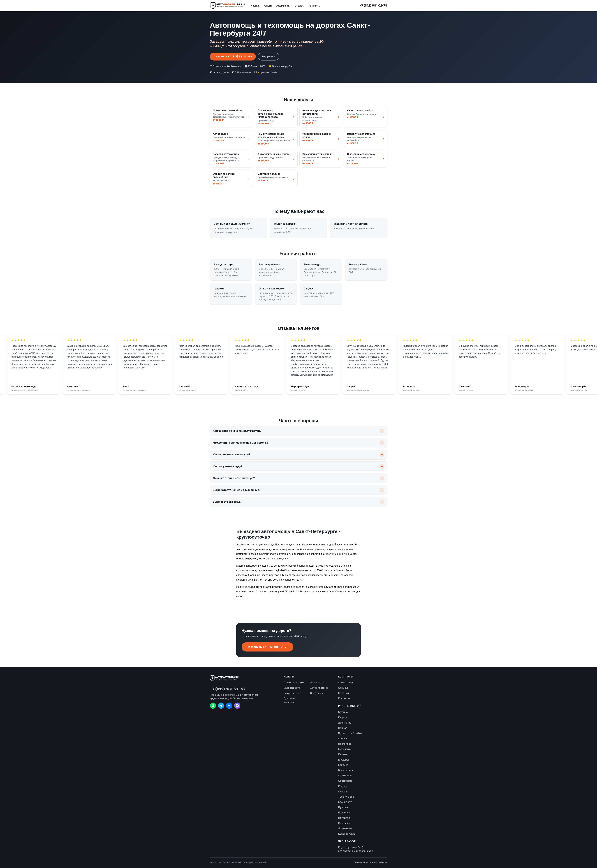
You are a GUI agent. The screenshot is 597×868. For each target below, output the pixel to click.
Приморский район (350, 733)
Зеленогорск (346, 796)
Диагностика (318, 682)
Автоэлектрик (319, 687)
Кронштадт (345, 801)
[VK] (229, 706)
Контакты (314, 5)
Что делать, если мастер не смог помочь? (240, 442)
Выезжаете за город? (227, 501)
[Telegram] (221, 706)
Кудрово (343, 717)
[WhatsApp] (213, 706)
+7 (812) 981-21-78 (373, 5)
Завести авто (292, 687)
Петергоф (344, 817)
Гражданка (345, 749)
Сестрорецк (345, 780)
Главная (254, 5)
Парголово (345, 743)
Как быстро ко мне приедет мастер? (237, 430)
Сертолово (345, 775)
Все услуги (268, 56)
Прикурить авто (294, 682)
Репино (342, 786)
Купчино (343, 754)
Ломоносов (345, 828)
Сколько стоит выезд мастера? (234, 478)
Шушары (343, 759)
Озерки (342, 738)
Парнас (342, 727)
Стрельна (344, 823)
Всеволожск (345, 770)
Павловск (344, 812)
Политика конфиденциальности (370, 862)
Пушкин (343, 807)
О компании (283, 5)
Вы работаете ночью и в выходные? (237, 489)
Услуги (268, 5)
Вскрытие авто (293, 693)
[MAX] (237, 706)
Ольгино (343, 791)
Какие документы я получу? (231, 454)
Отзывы (299, 5)
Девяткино (344, 722)
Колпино (343, 764)
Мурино (343, 712)
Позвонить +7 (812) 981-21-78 (233, 56)
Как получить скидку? (227, 466)
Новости (343, 693)
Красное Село (346, 833)
